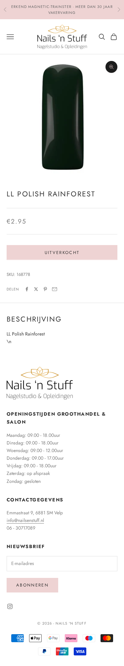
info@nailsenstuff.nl (25, 520)
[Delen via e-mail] (54, 289)
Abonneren (32, 585)
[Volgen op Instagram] (10, 606)
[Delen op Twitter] (36, 289)
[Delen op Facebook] (26, 289)
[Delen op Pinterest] (45, 289)
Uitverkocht (62, 252)
